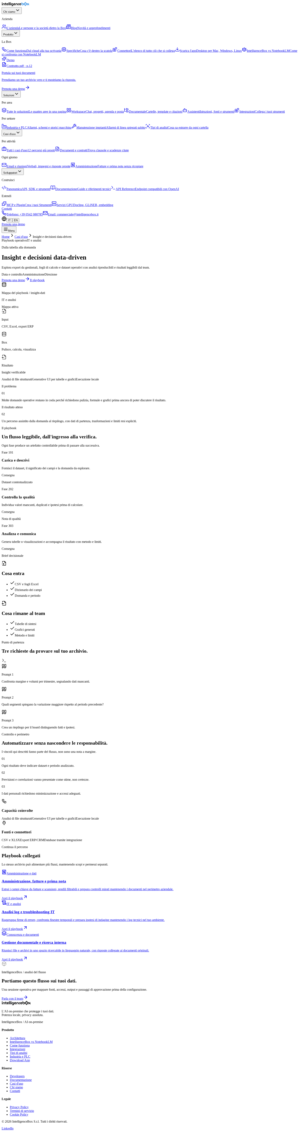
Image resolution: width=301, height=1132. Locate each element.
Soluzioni (8, 95)
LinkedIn (8, 1128)
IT (9, 220)
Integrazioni (17, 1049)
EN (16, 220)
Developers (17, 1076)
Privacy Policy (19, 1107)
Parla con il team (12, 998)
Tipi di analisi (18, 1053)
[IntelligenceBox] (16, 5)
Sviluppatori (10, 172)
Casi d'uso (9, 134)
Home (6, 236)
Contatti (7, 208)
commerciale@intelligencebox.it (73, 214)
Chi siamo (9, 11)
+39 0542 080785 (25, 214)
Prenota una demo (13, 224)
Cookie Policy (19, 1114)
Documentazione (21, 1080)
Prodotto (8, 34)
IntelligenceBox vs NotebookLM (31, 1042)
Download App (20, 1060)
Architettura (17, 1038)
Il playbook (37, 280)
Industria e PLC (20, 1056)
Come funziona (20, 1045)
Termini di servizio (22, 1111)
